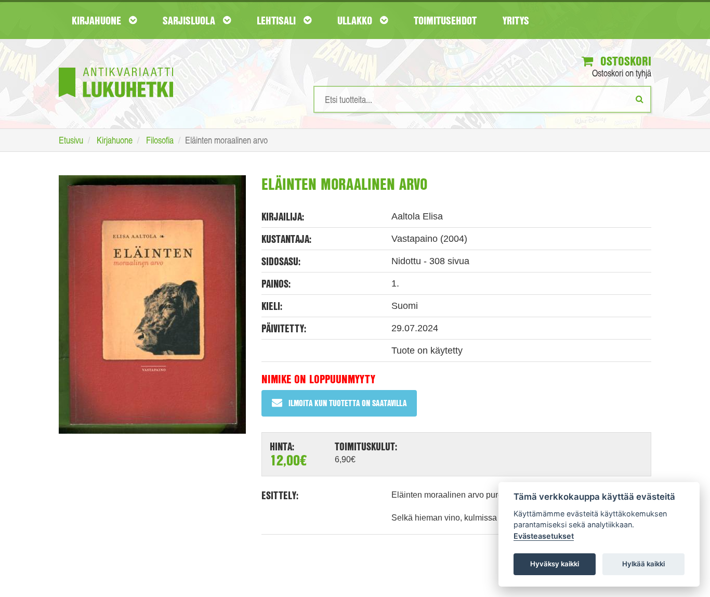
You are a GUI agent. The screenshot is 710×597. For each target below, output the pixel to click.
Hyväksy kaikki (554, 564)
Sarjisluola (190, 20)
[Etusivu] (116, 67)
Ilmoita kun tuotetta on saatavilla (347, 403)
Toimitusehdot (445, 20)
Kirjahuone (98, 20)
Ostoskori (624, 61)
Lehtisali (277, 20)
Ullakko (356, 20)
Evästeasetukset (544, 535)
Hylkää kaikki (643, 564)
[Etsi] (639, 99)
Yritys (516, 20)
